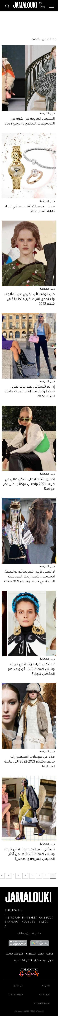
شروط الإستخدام (15, 995)
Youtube (28, 922)
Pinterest (29, 918)
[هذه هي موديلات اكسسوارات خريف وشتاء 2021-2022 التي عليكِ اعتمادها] (29, 716)
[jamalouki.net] (29, 5)
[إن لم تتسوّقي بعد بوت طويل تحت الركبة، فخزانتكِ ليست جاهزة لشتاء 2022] (29, 346)
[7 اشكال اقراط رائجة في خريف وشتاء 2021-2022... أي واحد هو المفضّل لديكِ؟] (29, 623)
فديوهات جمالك (14, 954)
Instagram (12, 918)
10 (9, 876)
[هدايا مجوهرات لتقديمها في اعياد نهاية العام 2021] (29, 165)
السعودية (30, 954)
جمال (41, 954)
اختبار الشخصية (23, 960)
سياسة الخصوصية (42, 1004)
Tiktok (43, 922)
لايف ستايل (40, 960)
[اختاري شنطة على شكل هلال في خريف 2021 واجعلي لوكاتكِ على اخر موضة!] (29, 438)
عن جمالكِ (18, 986)
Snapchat (12, 922)
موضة (49, 954)
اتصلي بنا (46, 986)
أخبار (50, 960)
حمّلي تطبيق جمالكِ (29, 933)
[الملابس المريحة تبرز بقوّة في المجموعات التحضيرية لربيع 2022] (29, 78)
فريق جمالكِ (44, 995)
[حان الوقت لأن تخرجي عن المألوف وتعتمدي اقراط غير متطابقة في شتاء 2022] (29, 253)
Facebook (46, 918)
